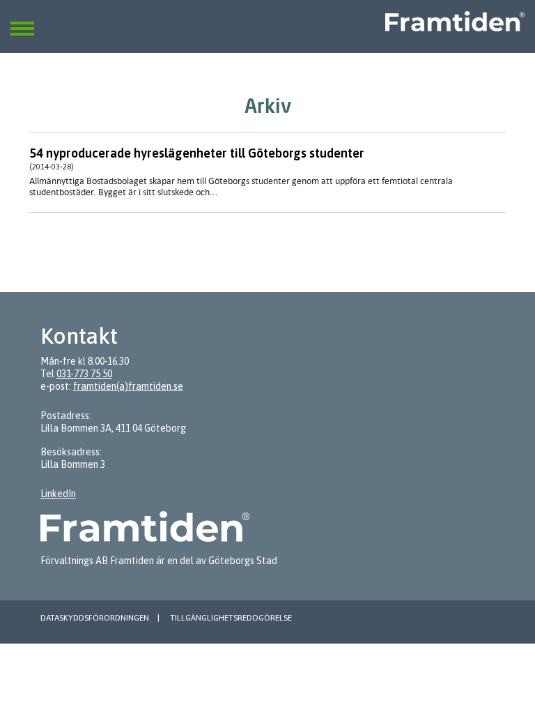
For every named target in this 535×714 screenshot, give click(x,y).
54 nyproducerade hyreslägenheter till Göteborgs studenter (196, 153)
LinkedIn (58, 493)
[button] (22, 20)
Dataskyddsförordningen (94, 618)
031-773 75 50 (84, 373)
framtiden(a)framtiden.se (128, 386)
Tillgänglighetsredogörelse (231, 618)
